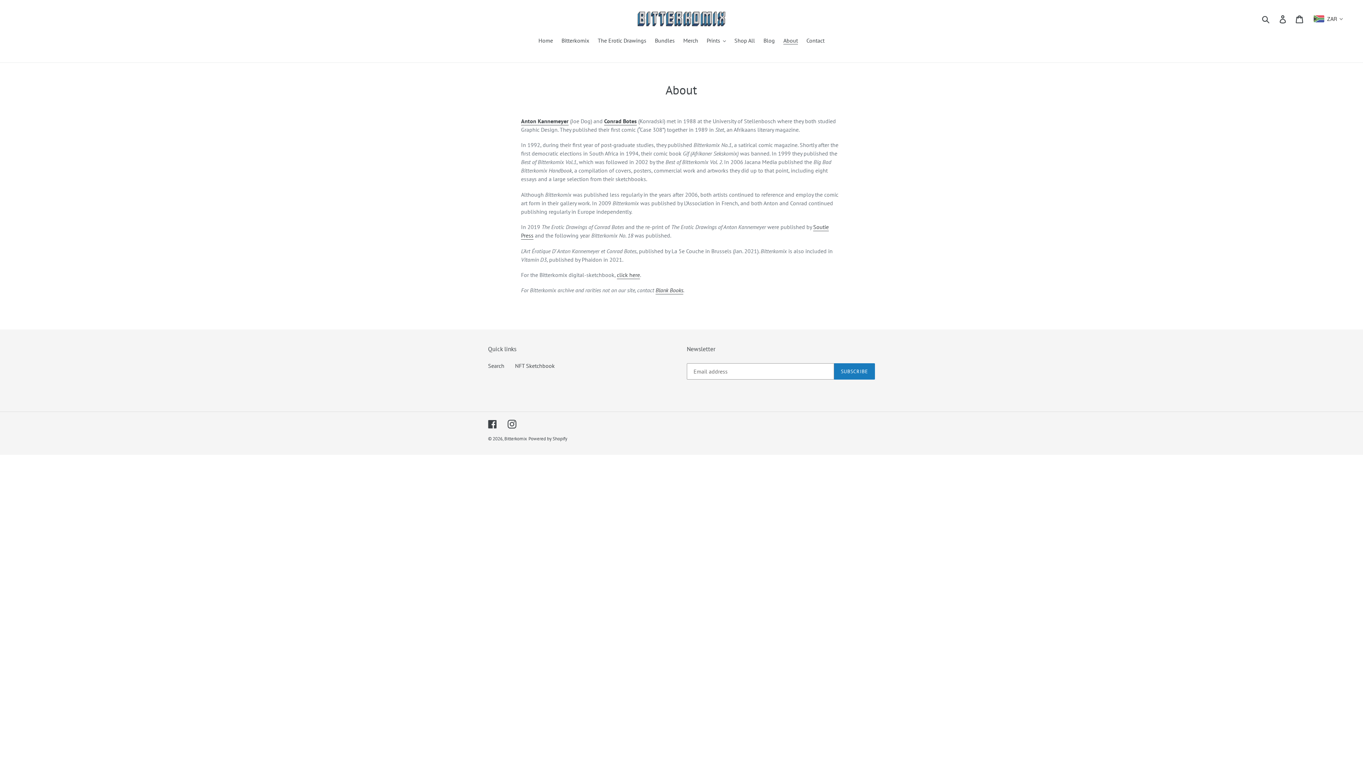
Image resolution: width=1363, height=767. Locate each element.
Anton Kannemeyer (545, 121)
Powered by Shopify (548, 439)
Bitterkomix (515, 439)
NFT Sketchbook (535, 365)
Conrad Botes (620, 121)
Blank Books (669, 290)
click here (628, 274)
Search (496, 365)
